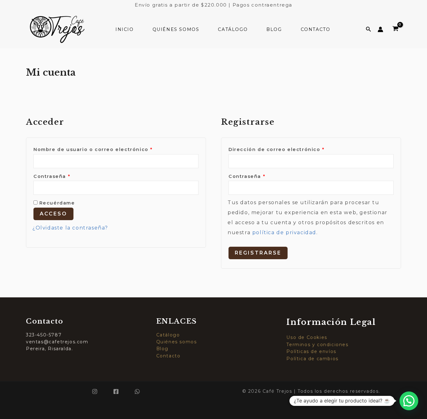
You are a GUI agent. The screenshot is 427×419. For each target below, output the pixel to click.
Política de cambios (312, 358)
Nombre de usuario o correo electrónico (108, 149)
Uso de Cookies (306, 337)
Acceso (53, 214)
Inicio (124, 29)
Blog (274, 29)
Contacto (315, 29)
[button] (368, 29)
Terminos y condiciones (317, 344)
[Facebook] (116, 391)
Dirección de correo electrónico (292, 149)
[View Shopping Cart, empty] (395, 29)
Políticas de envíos (311, 351)
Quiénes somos (176, 29)
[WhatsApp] (137, 391)
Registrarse (258, 253)
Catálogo (233, 29)
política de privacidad (284, 232)
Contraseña (67, 176)
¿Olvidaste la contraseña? (70, 228)
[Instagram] (95, 391)
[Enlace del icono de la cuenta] (380, 29)
